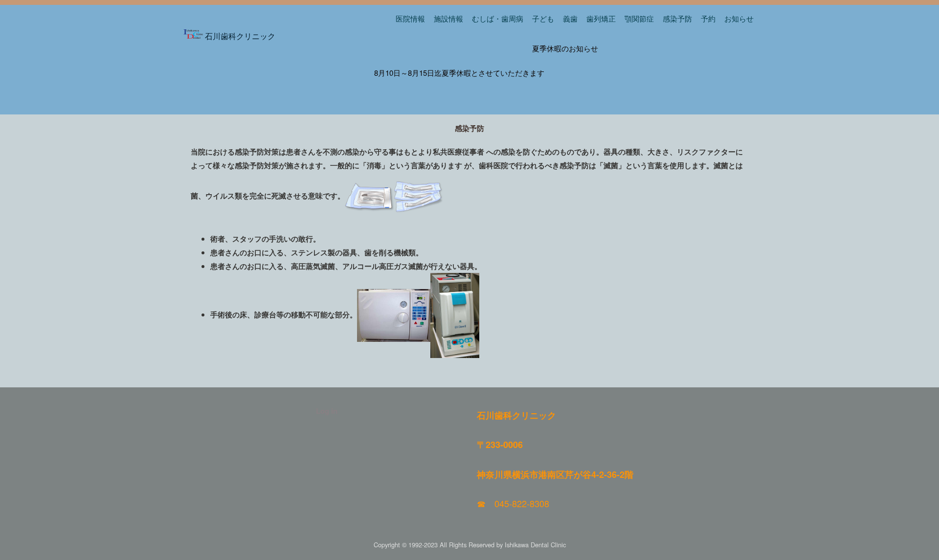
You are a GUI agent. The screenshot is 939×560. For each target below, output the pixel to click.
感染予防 (677, 18)
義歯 (570, 18)
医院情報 (410, 18)
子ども (543, 18)
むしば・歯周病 (497, 18)
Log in (326, 410)
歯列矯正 (601, 18)
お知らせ (739, 18)
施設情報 (448, 18)
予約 (708, 18)
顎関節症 (639, 18)
